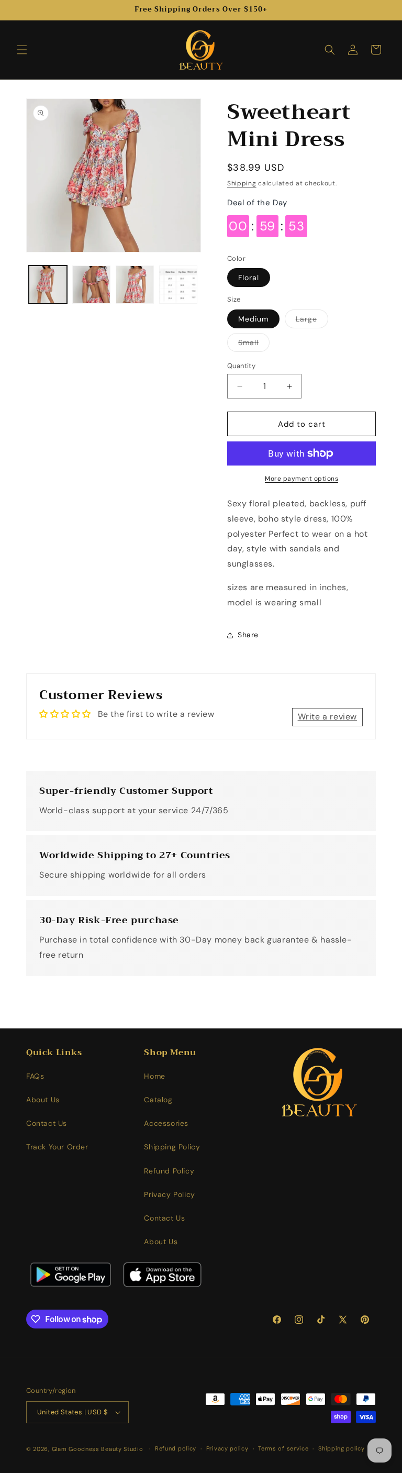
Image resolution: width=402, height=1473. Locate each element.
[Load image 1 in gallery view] (48, 284)
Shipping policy (341, 1448)
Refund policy (175, 1448)
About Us (43, 1099)
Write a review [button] (327, 716)
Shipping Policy (172, 1146)
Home (154, 1076)
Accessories (166, 1123)
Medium (253, 319)
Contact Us (46, 1123)
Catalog (158, 1099)
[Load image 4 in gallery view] (178, 284)
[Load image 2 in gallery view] (91, 284)
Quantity (241, 365)
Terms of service (283, 1448)
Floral (248, 277)
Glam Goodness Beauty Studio (99, 1449)
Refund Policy (169, 1171)
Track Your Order (57, 1146)
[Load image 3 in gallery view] (135, 284)
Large (312, 321)
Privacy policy (227, 1448)
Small (254, 344)
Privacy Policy (169, 1194)
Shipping (241, 183)
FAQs (35, 1076)
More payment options (301, 478)
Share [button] (248, 634)
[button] (22, 49)
